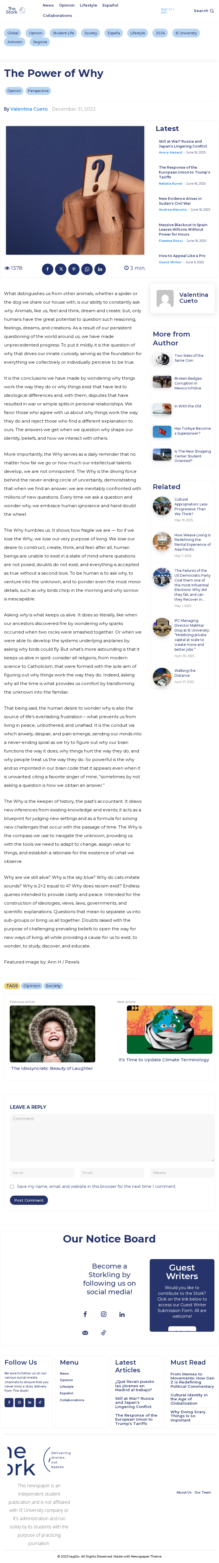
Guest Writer (170, 262)
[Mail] (85, 1333)
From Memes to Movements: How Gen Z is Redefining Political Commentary (192, 1380)
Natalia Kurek (170, 184)
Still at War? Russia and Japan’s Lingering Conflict (183, 143)
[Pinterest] (74, 269)
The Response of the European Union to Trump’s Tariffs (184, 172)
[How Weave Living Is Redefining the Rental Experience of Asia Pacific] (162, 541)
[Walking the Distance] (162, 677)
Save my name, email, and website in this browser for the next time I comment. (96, 1186)
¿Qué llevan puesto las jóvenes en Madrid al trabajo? (134, 1385)
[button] (204, 10)
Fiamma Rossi (171, 241)
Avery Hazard (170, 152)
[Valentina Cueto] (165, 298)
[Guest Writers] (182, 1295)
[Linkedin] (100, 269)
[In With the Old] (162, 409)
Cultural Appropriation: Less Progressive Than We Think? (191, 506)
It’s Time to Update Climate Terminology (164, 1059)
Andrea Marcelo (173, 210)
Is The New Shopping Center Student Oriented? (193, 456)
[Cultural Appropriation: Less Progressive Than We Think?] (162, 506)
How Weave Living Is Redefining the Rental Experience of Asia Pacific (193, 542)
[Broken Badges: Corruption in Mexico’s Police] (162, 382)
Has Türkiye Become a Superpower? (193, 430)
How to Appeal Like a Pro (182, 256)
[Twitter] (60, 269)
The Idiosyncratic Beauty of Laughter (52, 1068)
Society (53, 985)
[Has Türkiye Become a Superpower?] (162, 432)
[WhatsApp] (87, 269)
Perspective (38, 91)
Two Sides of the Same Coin (189, 358)
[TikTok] (103, 1333)
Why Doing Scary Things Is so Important (188, 1415)
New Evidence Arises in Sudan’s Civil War (180, 201)
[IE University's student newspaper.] (16, 10)
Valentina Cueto (29, 109)
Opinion (14, 91)
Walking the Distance (185, 673)
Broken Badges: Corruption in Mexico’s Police (188, 383)
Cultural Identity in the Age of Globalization (189, 1399)
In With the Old (188, 406)
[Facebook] (47, 269)
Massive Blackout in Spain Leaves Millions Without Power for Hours (183, 230)
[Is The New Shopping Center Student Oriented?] (162, 455)
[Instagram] (103, 1315)
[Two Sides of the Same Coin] (162, 359)
